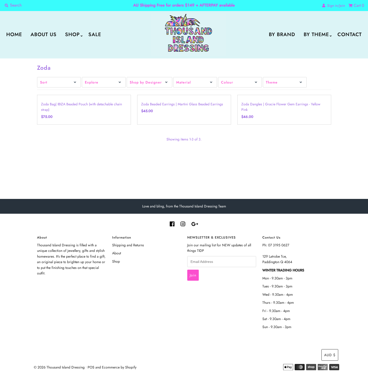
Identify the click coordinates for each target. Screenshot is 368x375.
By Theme (316, 34)
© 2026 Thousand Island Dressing (59, 367)
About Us (44, 34)
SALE (94, 34)
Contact (349, 34)
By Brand (282, 34)
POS (91, 367)
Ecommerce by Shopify (119, 367)
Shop (72, 34)
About (116, 253)
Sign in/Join (335, 5)
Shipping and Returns (128, 245)
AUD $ (329, 354)
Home (14, 34)
